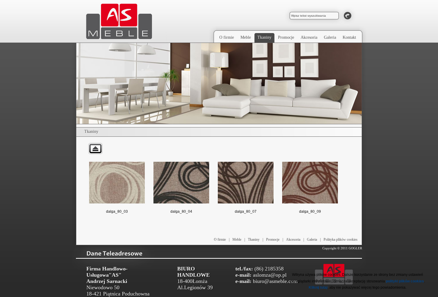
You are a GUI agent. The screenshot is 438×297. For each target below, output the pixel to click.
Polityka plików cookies (341, 239)
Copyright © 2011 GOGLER (342, 248)
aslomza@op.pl (270, 275)
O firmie (220, 239)
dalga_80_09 (310, 211)
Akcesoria (293, 239)
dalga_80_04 (181, 211)
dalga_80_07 (246, 211)
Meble (236, 239)
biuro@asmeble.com (275, 281)
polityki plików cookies (405, 281)
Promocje (272, 239)
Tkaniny (254, 239)
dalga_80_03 (117, 211)
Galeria (312, 239)
